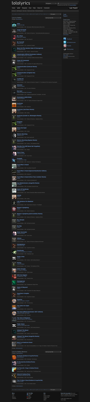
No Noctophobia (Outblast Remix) (26, 362)
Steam (29, 398)
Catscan (18, 264)
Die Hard (19, 91)
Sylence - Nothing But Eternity (69, 22)
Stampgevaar (21, 281)
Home (13, 394)
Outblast (18, 25)
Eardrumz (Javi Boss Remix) (25, 109)
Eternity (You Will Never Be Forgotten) (28, 146)
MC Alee (28, 375)
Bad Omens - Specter (67, 33)
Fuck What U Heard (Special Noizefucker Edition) (31, 171)
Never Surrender (22, 232)
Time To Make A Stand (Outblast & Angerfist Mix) (30, 380)
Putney (19, 262)
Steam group (70, 49)
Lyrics (13, 395)
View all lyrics (65, 34)
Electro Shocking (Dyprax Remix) (27, 140)
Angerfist (18, 55)
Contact (45, 398)
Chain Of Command (23, 60)
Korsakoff (19, 147)
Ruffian (28, 313)
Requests (14, 397)
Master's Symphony (23, 207)
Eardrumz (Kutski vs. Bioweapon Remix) (29, 115)
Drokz (22, 43)
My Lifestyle (20, 220)
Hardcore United (20, 381)
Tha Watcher (29, 92)
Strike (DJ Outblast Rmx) (23, 374)
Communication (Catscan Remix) (27, 66)
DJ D (23, 135)
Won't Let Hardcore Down (24, 342)
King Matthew (23, 251)
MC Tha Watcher (29, 55)
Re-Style (22, 25)
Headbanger (19, 375)
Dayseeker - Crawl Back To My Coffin (70, 31)
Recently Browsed (39, 10)
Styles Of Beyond (22, 287)
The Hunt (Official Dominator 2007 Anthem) (30, 312)
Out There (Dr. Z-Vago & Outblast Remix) (27, 368)
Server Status (63, 399)
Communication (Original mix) (26, 72)
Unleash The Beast (22, 330)
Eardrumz (20, 103)
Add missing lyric (19, 19)
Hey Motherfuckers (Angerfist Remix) (28, 183)
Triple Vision (21, 324)
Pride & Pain (20, 256)
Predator (22, 300)
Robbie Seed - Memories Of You (69, 27)
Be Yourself (20, 42)
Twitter (29, 395)
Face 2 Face (20, 152)
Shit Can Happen (22, 275)
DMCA (45, 399)
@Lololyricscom (71, 42)
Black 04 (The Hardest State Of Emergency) (30, 48)
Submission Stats (31, 10)
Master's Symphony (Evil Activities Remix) (29, 213)
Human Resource (20, 357)
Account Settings (73, 5)
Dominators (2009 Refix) (24, 97)
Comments (14, 398)
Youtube (69, 45)
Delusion (19, 85)
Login (64, 14)
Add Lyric (14, 10)
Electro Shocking (22, 134)
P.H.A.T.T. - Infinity (66, 23)
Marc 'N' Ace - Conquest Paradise (69, 21)
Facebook (69, 39)
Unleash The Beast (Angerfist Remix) (28, 336)
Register (65, 16)
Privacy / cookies (47, 395)
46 (63, 57)
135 (69, 56)
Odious (19, 238)
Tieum (22, 61)
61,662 (64, 56)
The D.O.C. (19, 369)
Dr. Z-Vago (19, 31)
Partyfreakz (20, 250)
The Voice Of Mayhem (23, 318)
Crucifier (28, 325)
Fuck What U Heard (23, 164)
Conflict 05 (20, 79)
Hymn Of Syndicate (23, 189)
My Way (19, 226)
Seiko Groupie (21, 269)
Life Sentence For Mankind (25, 201)
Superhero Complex (23, 293)
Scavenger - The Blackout (68, 30)
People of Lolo (46, 397)
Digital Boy (19, 37)
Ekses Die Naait (21, 128)
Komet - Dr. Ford (66, 26)
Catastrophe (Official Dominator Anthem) (29, 54)
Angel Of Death (21, 30)
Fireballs (19, 158)
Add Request (19, 10)
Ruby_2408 (65, 55)
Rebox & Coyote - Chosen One (69, 25)
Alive (18, 23)
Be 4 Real (20, 36)
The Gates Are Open (23, 305)
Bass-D (18, 251)
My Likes (25, 10)
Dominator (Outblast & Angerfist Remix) (27, 355)
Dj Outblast (19, 74)
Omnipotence (21, 244)
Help (44, 394)
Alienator (24, 375)
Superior (19, 299)
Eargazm (19, 121)
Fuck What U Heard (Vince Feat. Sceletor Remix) (31, 177)
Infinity (19, 195)
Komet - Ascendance (67, 29)
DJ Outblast (19, 49)
